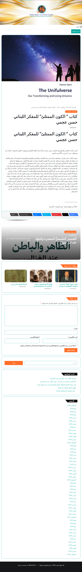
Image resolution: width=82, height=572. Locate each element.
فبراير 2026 (72, 424)
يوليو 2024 (73, 483)
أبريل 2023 (72, 529)
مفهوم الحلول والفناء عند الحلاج (67, 388)
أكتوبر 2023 (72, 511)
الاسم (75, 328)
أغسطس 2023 (71, 517)
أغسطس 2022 (71, 554)
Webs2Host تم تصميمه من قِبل (27, 565)
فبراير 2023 (72, 536)
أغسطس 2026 (71, 405)
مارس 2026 (72, 421)
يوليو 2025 (73, 446)
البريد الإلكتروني (72, 337)
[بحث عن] (1, 26)
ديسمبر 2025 (72, 430)
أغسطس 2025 (71, 442)
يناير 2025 (73, 464)
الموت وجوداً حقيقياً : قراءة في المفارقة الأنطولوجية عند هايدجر (68, 285)
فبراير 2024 (72, 498)
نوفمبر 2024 (72, 470)
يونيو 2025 (73, 449)
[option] (41, 240)
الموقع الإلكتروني (35, 337)
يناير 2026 (73, 427)
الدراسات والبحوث (65, 107)
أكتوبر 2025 (72, 436)
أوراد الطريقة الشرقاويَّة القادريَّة (66, 391)
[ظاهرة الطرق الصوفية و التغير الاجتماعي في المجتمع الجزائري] (41, 276)
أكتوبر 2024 (72, 473)
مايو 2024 (73, 489)
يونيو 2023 (73, 523)
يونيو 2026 (73, 411)
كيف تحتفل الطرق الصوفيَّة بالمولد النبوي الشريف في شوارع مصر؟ (56, 384)
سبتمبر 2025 (72, 439)
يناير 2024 (73, 501)
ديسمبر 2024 (72, 467)
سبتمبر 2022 (72, 551)
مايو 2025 (73, 452)
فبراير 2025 (72, 461)
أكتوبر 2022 (72, 548)
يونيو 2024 (73, 486)
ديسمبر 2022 (72, 542)
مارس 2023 (72, 532)
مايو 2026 (73, 415)
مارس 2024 (72, 495)
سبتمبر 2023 (72, 514)
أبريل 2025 (72, 455)
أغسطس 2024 (71, 480)
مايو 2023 (73, 526)
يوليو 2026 (73, 408)
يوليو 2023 (73, 520)
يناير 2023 (73, 539)
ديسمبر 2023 (72, 505)
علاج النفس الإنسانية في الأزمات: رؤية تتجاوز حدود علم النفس (58, 381)
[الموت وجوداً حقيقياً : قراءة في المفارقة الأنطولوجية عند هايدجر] (66, 276)
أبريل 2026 (72, 418)
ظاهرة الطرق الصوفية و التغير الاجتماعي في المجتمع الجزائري (43, 285)
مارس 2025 (72, 458)
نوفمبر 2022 (72, 545)
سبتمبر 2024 (72, 477)
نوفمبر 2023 (72, 508)
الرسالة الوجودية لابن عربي (19, 284)
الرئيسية (73, 107)
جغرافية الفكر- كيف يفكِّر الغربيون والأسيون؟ (63, 378)
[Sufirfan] (41, 12)
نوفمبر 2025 (72, 433)
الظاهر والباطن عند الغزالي (59, 238)
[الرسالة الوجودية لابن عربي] (16, 276)
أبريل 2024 (72, 492)
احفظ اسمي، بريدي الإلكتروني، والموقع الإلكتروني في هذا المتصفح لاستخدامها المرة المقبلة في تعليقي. (48, 345)
